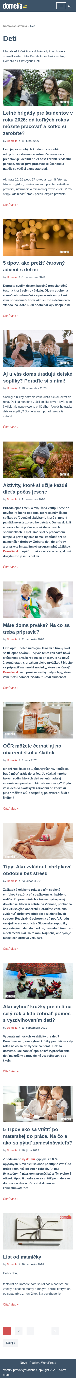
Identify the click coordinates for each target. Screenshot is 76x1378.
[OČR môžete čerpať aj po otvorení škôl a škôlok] (38, 720)
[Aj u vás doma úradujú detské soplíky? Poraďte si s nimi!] (38, 348)
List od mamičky (22, 1257)
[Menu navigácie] (61, 5)
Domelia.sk (11, 551)
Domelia (12, 140)
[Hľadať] (69, 5)
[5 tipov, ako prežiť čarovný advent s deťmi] (38, 237)
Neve (23, 1362)
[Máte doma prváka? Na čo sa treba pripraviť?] (38, 599)
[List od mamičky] (38, 1231)
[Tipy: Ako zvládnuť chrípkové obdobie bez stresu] (38, 841)
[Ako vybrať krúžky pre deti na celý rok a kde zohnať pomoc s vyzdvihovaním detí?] (38, 981)
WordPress (48, 1362)
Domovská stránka (15, 26)
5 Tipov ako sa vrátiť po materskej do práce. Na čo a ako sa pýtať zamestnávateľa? (37, 1136)
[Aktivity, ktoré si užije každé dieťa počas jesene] (38, 460)
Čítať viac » (10, 204)
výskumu (28, 1159)
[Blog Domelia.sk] (15, 6)
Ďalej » (10, 1342)
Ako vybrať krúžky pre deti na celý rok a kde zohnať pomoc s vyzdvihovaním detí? (37, 1013)
